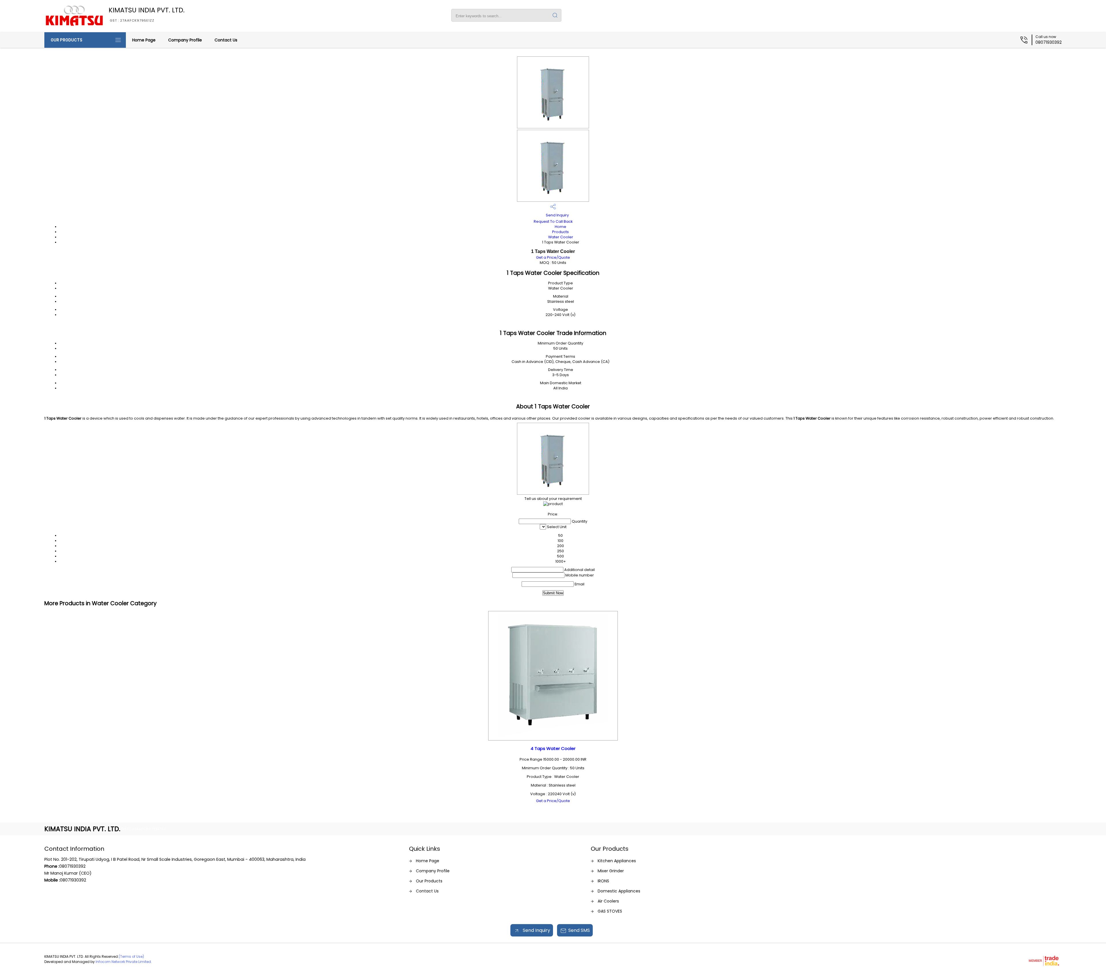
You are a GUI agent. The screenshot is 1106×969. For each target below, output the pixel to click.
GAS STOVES (610, 911)
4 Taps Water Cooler (553, 748)
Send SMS (579, 930)
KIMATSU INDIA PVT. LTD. (147, 14)
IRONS (603, 881)
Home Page (144, 40)
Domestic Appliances (619, 891)
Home (560, 226)
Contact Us (226, 40)
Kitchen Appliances (617, 861)
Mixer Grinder (611, 871)
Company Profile (185, 40)
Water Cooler (560, 237)
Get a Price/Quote (553, 257)
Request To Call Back (553, 221)
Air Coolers (608, 901)
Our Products (66, 40)
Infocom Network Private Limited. (124, 961)
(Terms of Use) (131, 956)
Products (560, 231)
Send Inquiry (557, 215)
